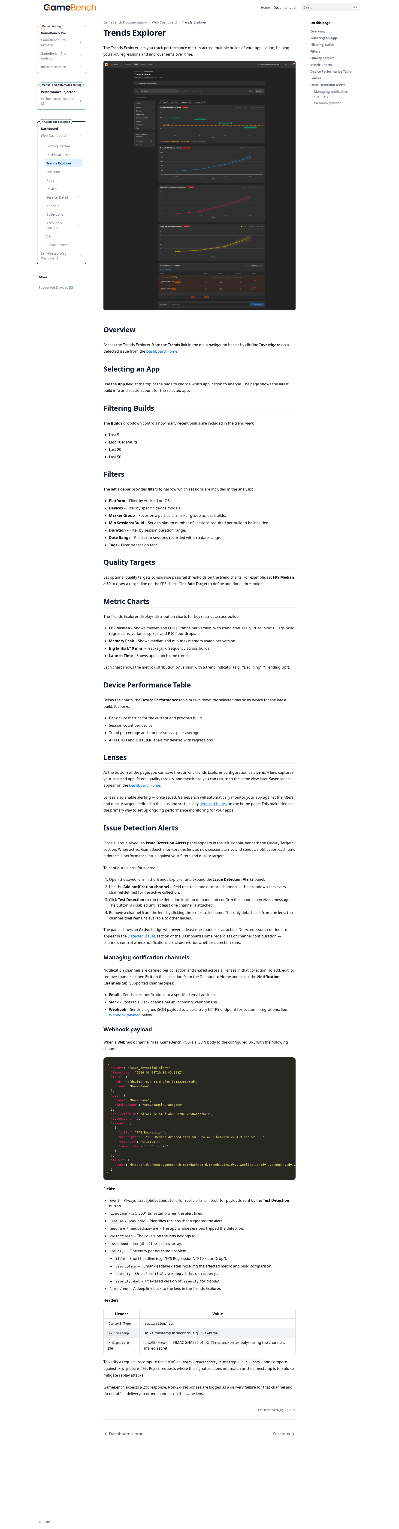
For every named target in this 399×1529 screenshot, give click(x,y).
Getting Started (58, 146)
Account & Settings (54, 225)
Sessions (53, 171)
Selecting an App (323, 38)
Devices (52, 188)
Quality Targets (322, 58)
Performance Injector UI (57, 101)
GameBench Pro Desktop (53, 42)
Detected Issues (142, 936)
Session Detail (57, 197)
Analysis (52, 205)
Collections (54, 214)
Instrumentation (53, 66)
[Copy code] (289, 1063)
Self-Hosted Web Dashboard (53, 255)
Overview (317, 31)
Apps (50, 180)
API (48, 236)
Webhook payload (328, 103)
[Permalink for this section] (141, 329)
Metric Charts (321, 64)
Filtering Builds (322, 44)
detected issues (213, 803)
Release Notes (57, 244)
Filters (315, 51)
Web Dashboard (53, 135)
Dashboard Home (59, 154)
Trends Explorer (58, 163)
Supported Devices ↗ (56, 287)
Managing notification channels (331, 93)
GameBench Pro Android (53, 55)
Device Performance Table (330, 71)
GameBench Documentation (125, 22)
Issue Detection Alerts (327, 85)
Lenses (315, 78)
